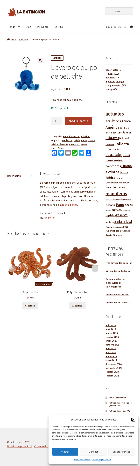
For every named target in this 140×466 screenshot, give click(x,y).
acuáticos (67, 140)
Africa (126, 121)
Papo (120, 204)
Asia (109, 137)
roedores (110, 222)
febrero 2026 (112, 337)
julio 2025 (111, 348)
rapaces (126, 210)
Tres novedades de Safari (119, 262)
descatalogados (118, 154)
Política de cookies (82, 459)
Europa (126, 166)
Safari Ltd (123, 221)
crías (108, 149)
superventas (112, 230)
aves (115, 138)
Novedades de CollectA (118, 270)
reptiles (111, 215)
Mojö (119, 199)
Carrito (58, 26)
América (112, 127)
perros (108, 210)
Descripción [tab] (14, 175)
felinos (119, 178)
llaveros (63, 144)
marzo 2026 (112, 333)
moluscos (74, 144)
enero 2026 (111, 340)
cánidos (116, 149)
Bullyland (124, 138)
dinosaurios (114, 160)
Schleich (109, 227)
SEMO (84, 144)
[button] (133, 419)
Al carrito (30, 305)
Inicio (13, 39)
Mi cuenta (42, 26)
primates (117, 210)
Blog (28, 26)
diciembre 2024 (113, 364)
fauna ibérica (69, 204)
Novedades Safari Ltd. (117, 294)
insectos (126, 182)
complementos (71, 136)
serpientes (118, 227)
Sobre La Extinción (117, 397)
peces (129, 205)
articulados (111, 132)
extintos (112, 171)
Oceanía (111, 205)
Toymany (111, 235)
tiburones (125, 230)
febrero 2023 (112, 371)
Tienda (11, 26)
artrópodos (124, 132)
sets (125, 226)
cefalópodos (80, 140)
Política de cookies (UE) (119, 411)
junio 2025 (111, 352)
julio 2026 (111, 325)
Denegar (93, 451)
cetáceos (110, 144)
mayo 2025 (111, 356)
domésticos (113, 166)
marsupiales (111, 200)
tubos (120, 235)
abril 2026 (111, 329)
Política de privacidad (101, 459)
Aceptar (65, 451)
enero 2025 (111, 360)
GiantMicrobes (113, 182)
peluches (24, 39)
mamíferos (116, 193)
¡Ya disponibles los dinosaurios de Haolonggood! (115, 282)
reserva (122, 215)
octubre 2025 (112, 344)
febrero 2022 (112, 375)
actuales (115, 114)
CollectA (122, 143)
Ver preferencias (121, 451)
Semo (61, 148)
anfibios (124, 127)
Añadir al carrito (78, 121)
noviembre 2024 (114, 367)
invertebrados (116, 187)
